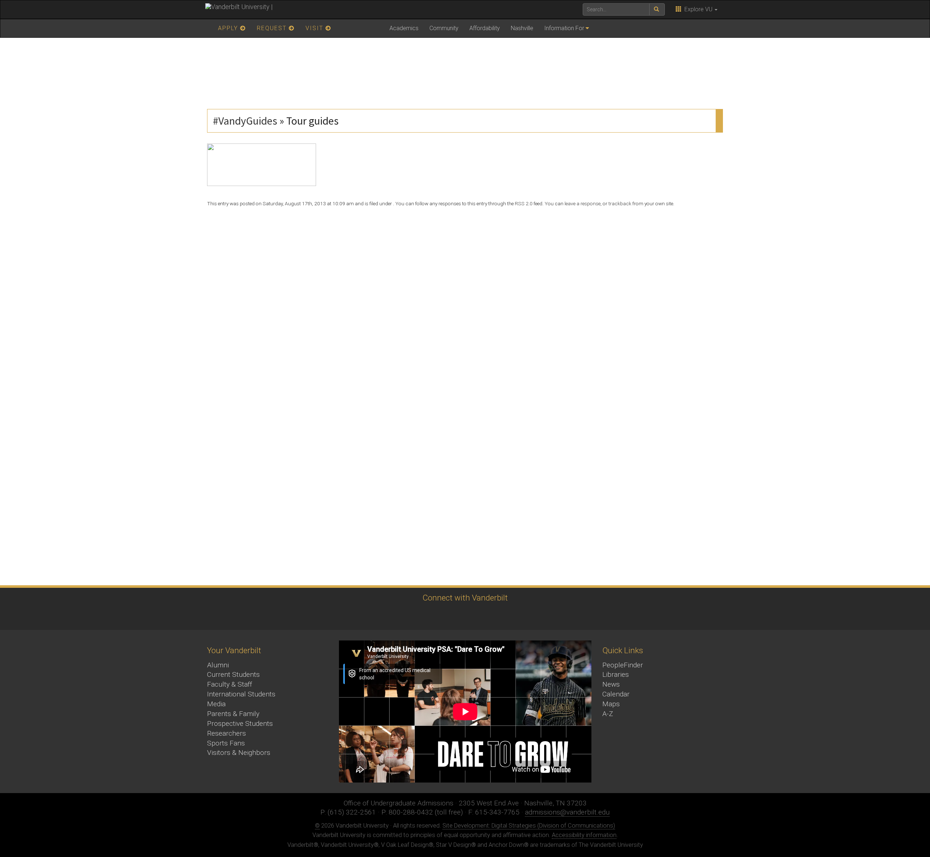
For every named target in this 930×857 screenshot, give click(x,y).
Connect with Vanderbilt (465, 597)
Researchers (226, 733)
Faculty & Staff (229, 684)
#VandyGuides (245, 121)
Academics (403, 28)
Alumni (218, 665)
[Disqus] (465, 303)
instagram (443, 616)
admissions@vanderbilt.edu (567, 812)
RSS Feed (523, 616)
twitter (403, 616)
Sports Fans (226, 743)
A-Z (607, 714)
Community (443, 28)
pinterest (503, 616)
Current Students (233, 674)
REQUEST (273, 28)
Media (216, 704)
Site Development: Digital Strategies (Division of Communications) (528, 825)
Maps (611, 704)
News (611, 684)
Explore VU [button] (698, 9)
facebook (423, 616)
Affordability (484, 28)
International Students (241, 694)
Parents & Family (233, 714)
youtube (463, 616)
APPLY (229, 28)
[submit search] (657, 9)
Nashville (522, 28)
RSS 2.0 (524, 203)
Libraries (615, 674)
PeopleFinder (622, 665)
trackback (619, 203)
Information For (564, 28)
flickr (483, 616)
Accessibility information (584, 835)
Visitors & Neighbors (238, 752)
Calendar (616, 694)
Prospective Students (240, 723)
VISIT (316, 28)
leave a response (583, 203)
